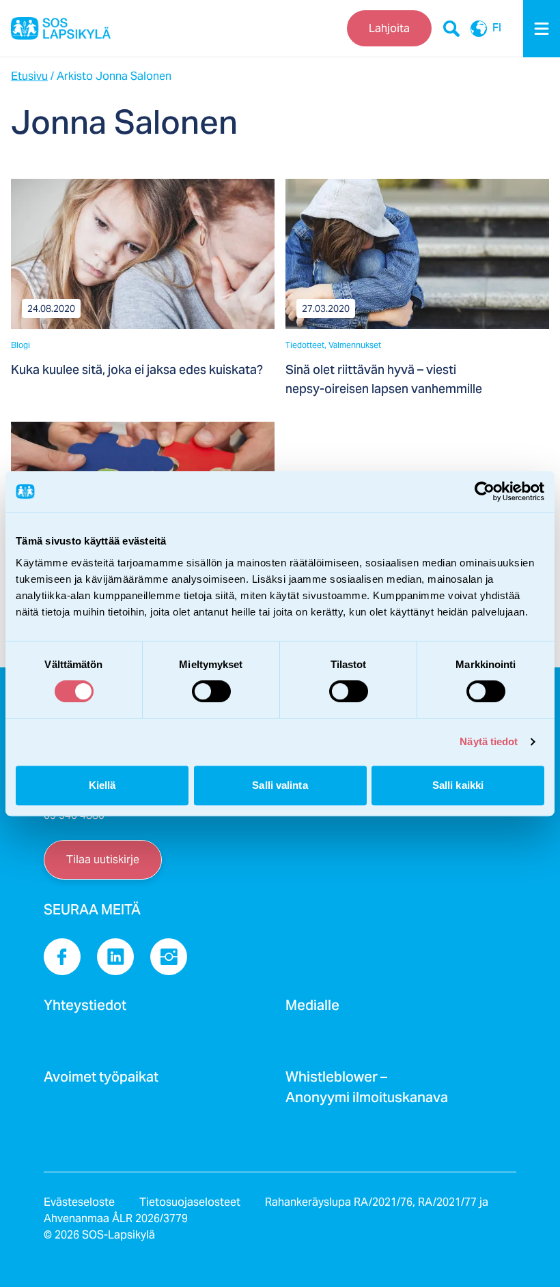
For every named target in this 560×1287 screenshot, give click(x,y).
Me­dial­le (312, 1009)
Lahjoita (389, 28)
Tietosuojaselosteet (189, 1202)
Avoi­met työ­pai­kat (101, 1081)
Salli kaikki (458, 785)
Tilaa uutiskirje (102, 859)
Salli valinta (279, 785)
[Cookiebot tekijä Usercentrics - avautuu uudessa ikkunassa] (484, 491)
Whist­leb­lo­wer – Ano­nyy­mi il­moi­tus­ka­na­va (366, 1091)
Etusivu (29, 76)
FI (496, 28)
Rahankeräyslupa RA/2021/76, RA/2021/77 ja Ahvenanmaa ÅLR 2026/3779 (266, 1210)
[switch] (211, 691)
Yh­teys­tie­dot (85, 1009)
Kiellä (102, 785)
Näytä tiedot (489, 741)
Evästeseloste (79, 1202)
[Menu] (541, 29)
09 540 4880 (74, 815)
